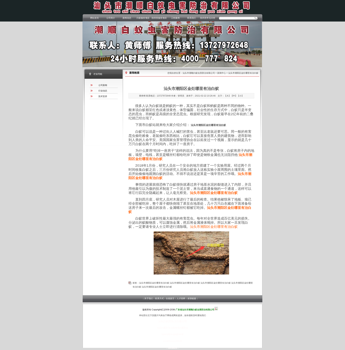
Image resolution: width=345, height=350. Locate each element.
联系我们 (191, 18)
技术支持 (102, 96)
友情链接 (191, 298)
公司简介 (110, 18)
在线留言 (170, 298)
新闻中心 (221, 73)
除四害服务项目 (159, 18)
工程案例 (175, 18)
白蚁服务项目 (143, 18)
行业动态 (102, 91)
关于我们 (148, 298)
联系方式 (159, 298)
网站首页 (94, 18)
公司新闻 (102, 85)
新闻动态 (127, 18)
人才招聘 (181, 298)
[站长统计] (216, 309)
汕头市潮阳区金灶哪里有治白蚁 (214, 227)
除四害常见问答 (207, 18)
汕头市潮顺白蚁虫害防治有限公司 (199, 73)
